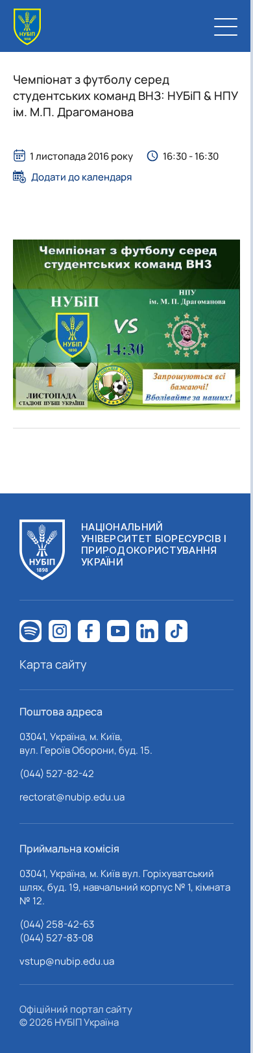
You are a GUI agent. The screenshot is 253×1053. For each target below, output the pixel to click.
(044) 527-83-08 (56, 938)
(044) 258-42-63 (56, 924)
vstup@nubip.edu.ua (66, 961)
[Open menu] (225, 26)
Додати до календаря (81, 176)
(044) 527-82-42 (56, 773)
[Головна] (27, 27)
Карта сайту (53, 664)
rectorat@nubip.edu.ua (72, 797)
